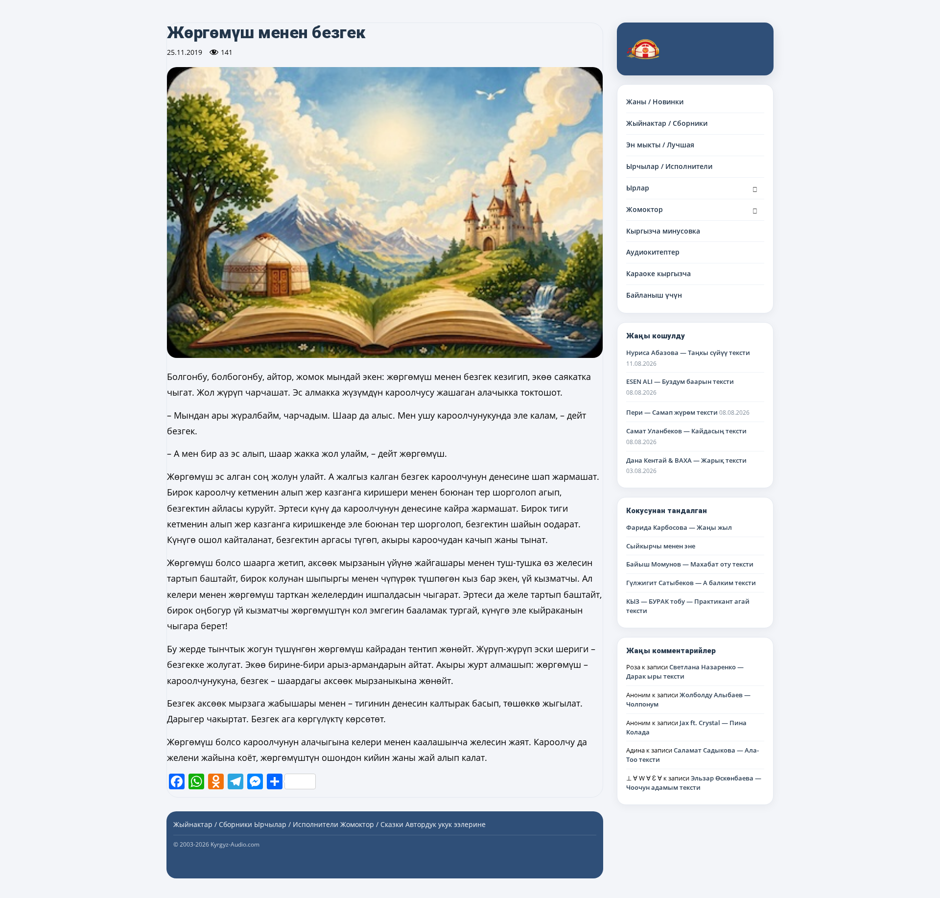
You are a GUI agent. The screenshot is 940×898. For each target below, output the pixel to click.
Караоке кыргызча (658, 273)
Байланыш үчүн (654, 295)
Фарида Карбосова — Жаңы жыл (679, 527)
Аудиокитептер (653, 252)
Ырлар (637, 187)
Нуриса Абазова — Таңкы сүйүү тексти (688, 352)
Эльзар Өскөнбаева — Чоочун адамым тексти (693, 783)
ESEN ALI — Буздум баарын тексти (680, 381)
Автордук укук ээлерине (445, 824)
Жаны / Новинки (654, 101)
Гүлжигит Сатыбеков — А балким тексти (691, 582)
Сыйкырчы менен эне (660, 546)
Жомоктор (644, 209)
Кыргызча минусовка (663, 231)
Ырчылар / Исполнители (669, 166)
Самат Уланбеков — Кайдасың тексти (686, 430)
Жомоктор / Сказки (371, 824)
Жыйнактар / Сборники (666, 123)
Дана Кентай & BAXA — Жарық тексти (686, 460)
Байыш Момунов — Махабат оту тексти (689, 564)
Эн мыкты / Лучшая (660, 144)
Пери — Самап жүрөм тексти (672, 412)
